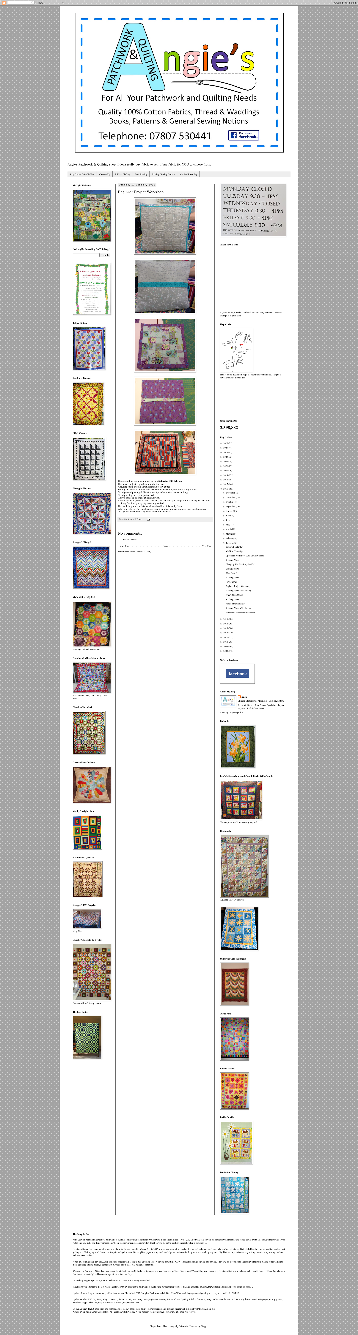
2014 (225, 623)
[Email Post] (148, 519)
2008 (225, 650)
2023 (225, 456)
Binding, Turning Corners (163, 174)
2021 (225, 465)
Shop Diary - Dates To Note (82, 174)
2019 (225, 475)
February (230, 538)
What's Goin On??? (234, 594)
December (230, 492)
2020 (225, 470)
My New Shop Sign (235, 551)
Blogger (204, 1326)
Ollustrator (183, 1326)
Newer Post (124, 545)
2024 (225, 452)
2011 (225, 637)
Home (165, 545)
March (229, 533)
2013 (225, 627)
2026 (225, 443)
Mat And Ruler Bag (188, 174)
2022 (225, 461)
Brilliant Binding (122, 174)
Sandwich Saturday (234, 546)
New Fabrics (231, 581)
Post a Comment (130, 539)
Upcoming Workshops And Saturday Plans (245, 555)
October (230, 501)
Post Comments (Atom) (140, 551)
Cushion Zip (104, 174)
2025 (225, 447)
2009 (225, 646)
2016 (225, 488)
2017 (225, 483)
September (231, 506)
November (231, 497)
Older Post (206, 545)
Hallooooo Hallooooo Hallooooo (240, 612)
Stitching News (232, 559)
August (229, 510)
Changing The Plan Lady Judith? (240, 564)
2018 (225, 479)
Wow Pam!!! (231, 572)
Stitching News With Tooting (238, 590)
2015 (225, 618)
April (228, 528)
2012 (225, 632)
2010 (225, 641)
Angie (244, 696)
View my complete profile (231, 712)
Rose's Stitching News (236, 603)
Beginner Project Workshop (238, 585)
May (228, 524)
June (228, 520)
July (228, 515)
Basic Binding (141, 174)
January (229, 542)
